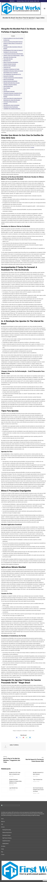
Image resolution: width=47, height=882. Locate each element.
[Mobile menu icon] (44, 8)
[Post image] (4, 774)
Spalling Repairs (5, 843)
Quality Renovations (6, 840)
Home (2, 818)
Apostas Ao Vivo (7, 60)
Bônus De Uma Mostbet (8, 79)
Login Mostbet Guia (13, 788)
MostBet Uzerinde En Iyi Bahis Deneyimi (38, 773)
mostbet (32, 147)
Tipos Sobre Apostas (8, 58)
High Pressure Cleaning (6, 838)
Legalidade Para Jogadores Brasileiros (11, 108)
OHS (2, 824)
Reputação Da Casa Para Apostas (10, 107)
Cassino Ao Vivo (7, 67)
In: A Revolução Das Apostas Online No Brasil (13, 53)
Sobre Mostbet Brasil (8, 86)
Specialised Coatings (6, 835)
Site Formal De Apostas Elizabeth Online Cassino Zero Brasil (38, 789)
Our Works (3, 846)
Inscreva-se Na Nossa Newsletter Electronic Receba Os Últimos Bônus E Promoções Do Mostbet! (13, 43)
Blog (2, 851)
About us (3, 821)
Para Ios (5, 89)
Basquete (5, 103)
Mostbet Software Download (9, 64)
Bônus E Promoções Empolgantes (10, 62)
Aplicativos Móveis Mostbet (9, 65)
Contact (2, 854)
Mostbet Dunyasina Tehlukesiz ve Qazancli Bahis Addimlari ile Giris (15, 781)
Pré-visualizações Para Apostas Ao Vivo (12, 74)
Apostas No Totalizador (8, 76)
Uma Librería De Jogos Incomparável (11, 105)
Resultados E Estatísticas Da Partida (11, 69)
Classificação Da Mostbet (9, 91)
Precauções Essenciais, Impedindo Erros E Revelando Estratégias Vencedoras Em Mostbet (12, 95)
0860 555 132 (12, 1)
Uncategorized (19, 730)
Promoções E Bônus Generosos (10, 101)
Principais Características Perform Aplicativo (13, 77)
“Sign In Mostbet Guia (37, 779)
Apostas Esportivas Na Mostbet (10, 81)
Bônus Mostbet (6, 88)
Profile (2, 849)
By (25, 730)
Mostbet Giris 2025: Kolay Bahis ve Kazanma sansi (14, 773)
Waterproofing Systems (7, 832)
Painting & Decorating (6, 829)
